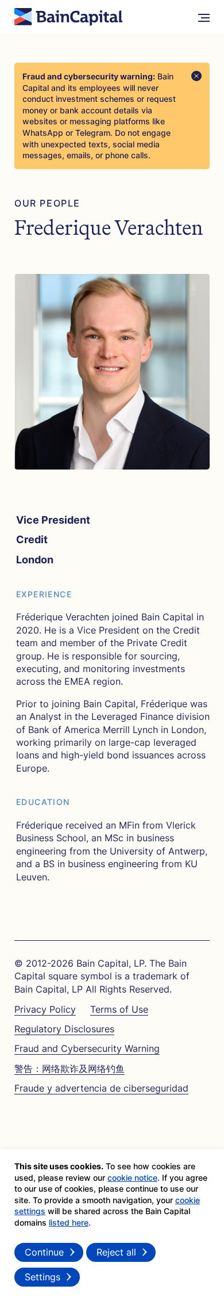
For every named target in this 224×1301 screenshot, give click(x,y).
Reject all (116, 1252)
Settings (42, 1277)
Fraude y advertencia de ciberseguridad (101, 1088)
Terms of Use (119, 1009)
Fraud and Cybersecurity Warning (87, 1048)
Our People (47, 203)
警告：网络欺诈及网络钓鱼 (69, 1068)
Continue (44, 1252)
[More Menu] (204, 17)
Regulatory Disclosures (64, 1029)
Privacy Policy (45, 1009)
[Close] (196, 76)
